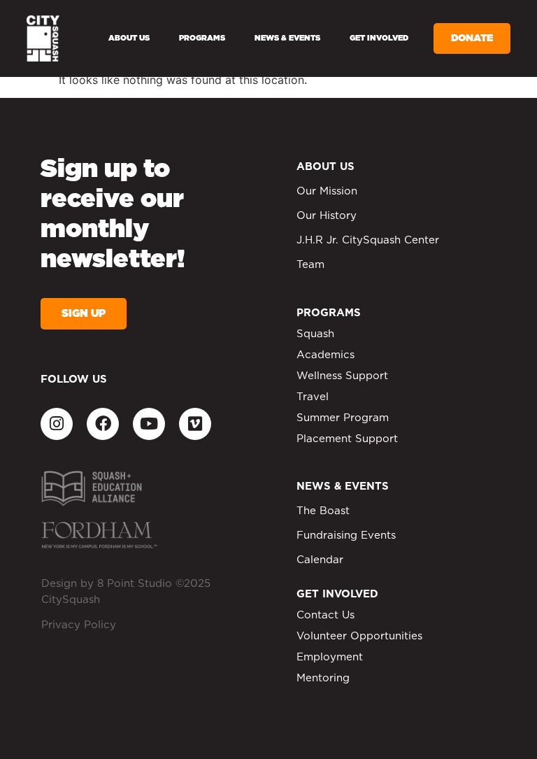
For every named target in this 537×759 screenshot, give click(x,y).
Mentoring (323, 678)
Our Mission (326, 191)
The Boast (323, 511)
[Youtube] (149, 424)
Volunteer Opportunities (359, 636)
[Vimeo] (195, 424)
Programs (202, 38)
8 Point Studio (134, 584)
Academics (325, 355)
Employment (329, 657)
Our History (326, 216)
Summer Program (342, 418)
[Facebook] (103, 424)
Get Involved (379, 38)
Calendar (319, 560)
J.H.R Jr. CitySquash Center (367, 240)
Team (310, 265)
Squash (315, 334)
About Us (129, 38)
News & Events (287, 38)
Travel (312, 397)
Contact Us (325, 615)
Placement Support (347, 439)
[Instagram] (57, 424)
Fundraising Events (346, 535)
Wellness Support (342, 376)
